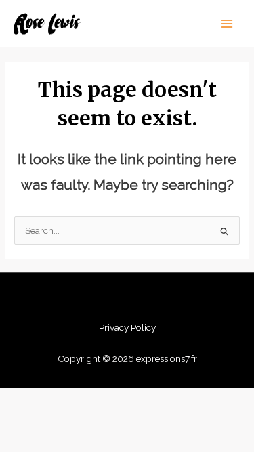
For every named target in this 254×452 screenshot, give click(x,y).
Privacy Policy (127, 327)
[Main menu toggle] (227, 24)
